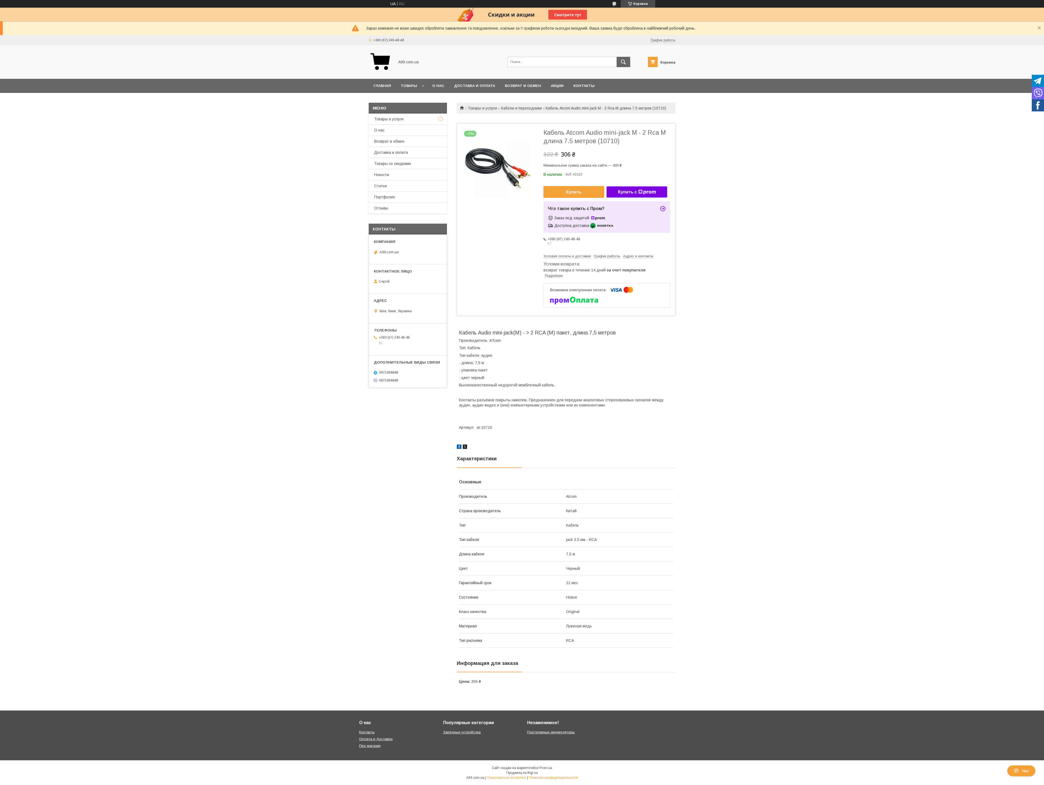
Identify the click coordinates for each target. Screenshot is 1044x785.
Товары (409, 86)
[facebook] (459, 447)
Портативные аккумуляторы (551, 732)
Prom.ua (545, 768)
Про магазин (370, 746)
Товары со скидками (392, 163)
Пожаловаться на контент (506, 778)
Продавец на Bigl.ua (522, 773)
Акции (557, 86)
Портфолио (384, 197)
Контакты (584, 86)
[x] (465, 447)
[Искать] (623, 62)
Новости (381, 175)
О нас (438, 86)
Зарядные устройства (462, 732)
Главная (382, 86)
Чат (1025, 771)
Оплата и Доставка (376, 739)
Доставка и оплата (474, 86)
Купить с (627, 192)
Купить (574, 192)
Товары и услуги (482, 108)
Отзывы (381, 208)
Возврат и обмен (523, 86)
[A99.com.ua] (380, 72)
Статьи (380, 186)
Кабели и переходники (521, 108)
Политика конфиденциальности (553, 778)
